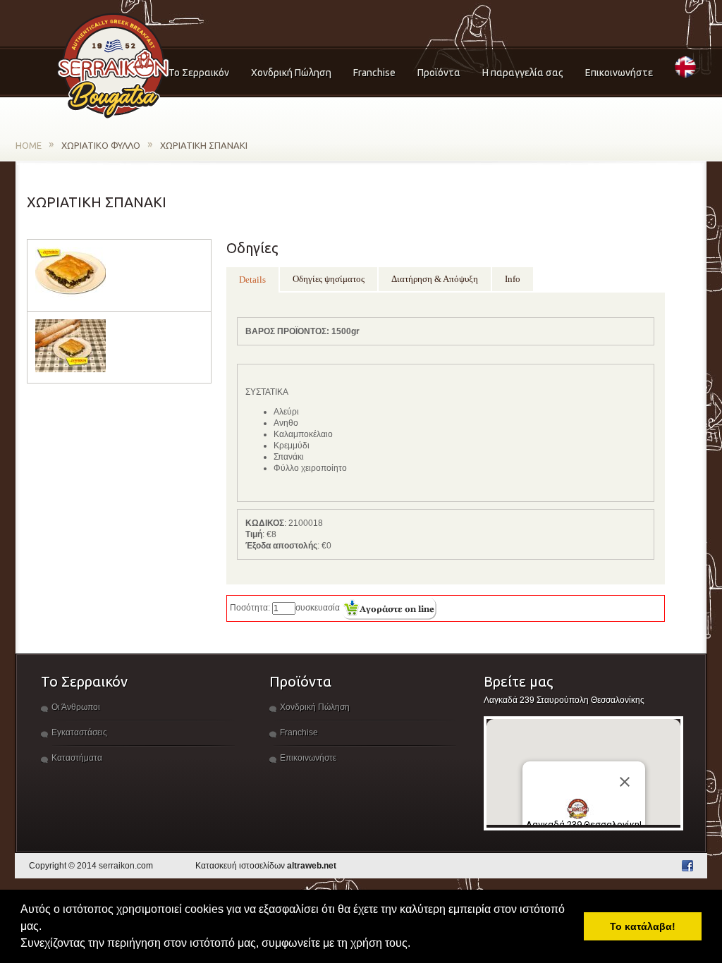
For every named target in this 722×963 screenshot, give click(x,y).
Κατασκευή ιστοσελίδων (265, 866)
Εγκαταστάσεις (79, 732)
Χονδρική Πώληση (291, 72)
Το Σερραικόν (199, 72)
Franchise (374, 72)
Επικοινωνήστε (619, 72)
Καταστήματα (76, 758)
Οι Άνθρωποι (75, 707)
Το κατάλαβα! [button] (642, 926)
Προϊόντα (438, 72)
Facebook (687, 865)
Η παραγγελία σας (522, 72)
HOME (29, 145)
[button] (415, 945)
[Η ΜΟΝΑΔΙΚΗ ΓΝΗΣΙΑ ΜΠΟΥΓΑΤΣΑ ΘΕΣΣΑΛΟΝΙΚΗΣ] (113, 67)
